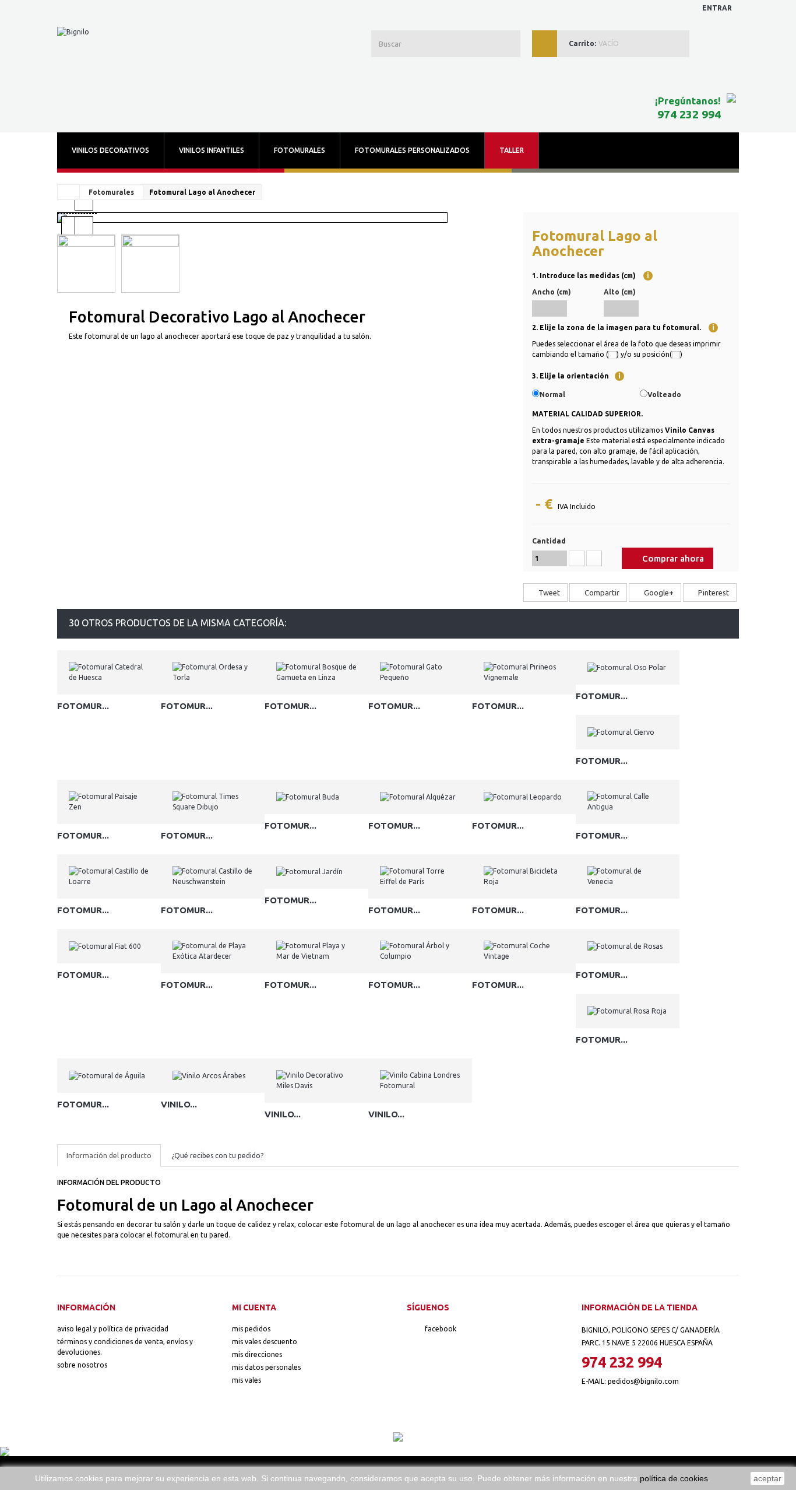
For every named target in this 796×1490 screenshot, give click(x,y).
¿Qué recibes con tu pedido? (217, 1155)
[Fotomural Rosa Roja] (627, 1011)
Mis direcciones (257, 1354)
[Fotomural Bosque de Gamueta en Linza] (316, 672)
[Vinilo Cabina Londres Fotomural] (420, 1080)
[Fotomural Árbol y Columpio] (420, 951)
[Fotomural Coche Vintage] (524, 951)
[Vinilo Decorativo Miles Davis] (316, 1080)
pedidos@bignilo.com (643, 1381)
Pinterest (712, 592)
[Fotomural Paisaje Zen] (109, 802)
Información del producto (109, 1155)
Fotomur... (83, 706)
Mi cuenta (254, 1307)
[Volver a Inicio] (69, 192)
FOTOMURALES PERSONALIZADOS (412, 150)
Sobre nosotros (82, 1365)
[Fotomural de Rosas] (627, 946)
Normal (552, 394)
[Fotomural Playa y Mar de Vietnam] (316, 951)
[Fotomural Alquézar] (420, 797)
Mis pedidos (251, 1329)
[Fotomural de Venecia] (627, 876)
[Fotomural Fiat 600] (109, 946)
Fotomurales (299, 150)
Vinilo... (179, 1104)
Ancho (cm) (551, 292)
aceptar (767, 1478)
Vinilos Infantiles (211, 150)
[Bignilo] (162, 62)
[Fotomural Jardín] (316, 871)
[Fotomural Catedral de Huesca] (109, 672)
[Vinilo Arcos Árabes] (213, 1075)
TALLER (511, 150)
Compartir (601, 592)
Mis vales (246, 1380)
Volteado (664, 394)
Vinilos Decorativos (110, 150)
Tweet (548, 592)
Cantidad (549, 541)
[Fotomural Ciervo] (627, 732)
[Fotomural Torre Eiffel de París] (420, 876)
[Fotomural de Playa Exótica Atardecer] (213, 951)
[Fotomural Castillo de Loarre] (109, 876)
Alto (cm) (620, 292)
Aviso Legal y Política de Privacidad (112, 1329)
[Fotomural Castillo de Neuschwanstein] (213, 876)
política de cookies (674, 1478)
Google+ (658, 592)
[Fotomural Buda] (316, 797)
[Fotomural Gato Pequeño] (420, 672)
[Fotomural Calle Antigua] (627, 802)
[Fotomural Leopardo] (524, 797)
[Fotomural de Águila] (109, 1075)
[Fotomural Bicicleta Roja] (524, 876)
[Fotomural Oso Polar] (627, 667)
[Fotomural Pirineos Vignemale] (524, 672)
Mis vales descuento (264, 1341)
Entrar (717, 8)
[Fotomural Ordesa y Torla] (213, 672)
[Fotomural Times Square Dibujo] (213, 802)
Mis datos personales (266, 1367)
